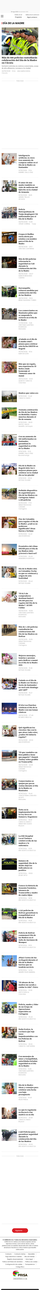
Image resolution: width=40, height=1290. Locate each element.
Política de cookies (31, 1262)
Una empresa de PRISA (20, 1273)
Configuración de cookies (13, 1264)
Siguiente (18, 1230)
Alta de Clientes (29, 1256)
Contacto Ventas (19, 1254)
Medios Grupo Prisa (20, 1278)
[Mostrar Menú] (2, 16)
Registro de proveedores (15, 1259)
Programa (18, 17)
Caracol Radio (10, 16)
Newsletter (31, 1254)
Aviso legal (29, 1259)
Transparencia (30, 1264)
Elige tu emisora (32, 17)
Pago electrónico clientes (13, 1256)
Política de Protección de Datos (12, 1262)
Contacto (8, 1254)
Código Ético (20, 1267)
